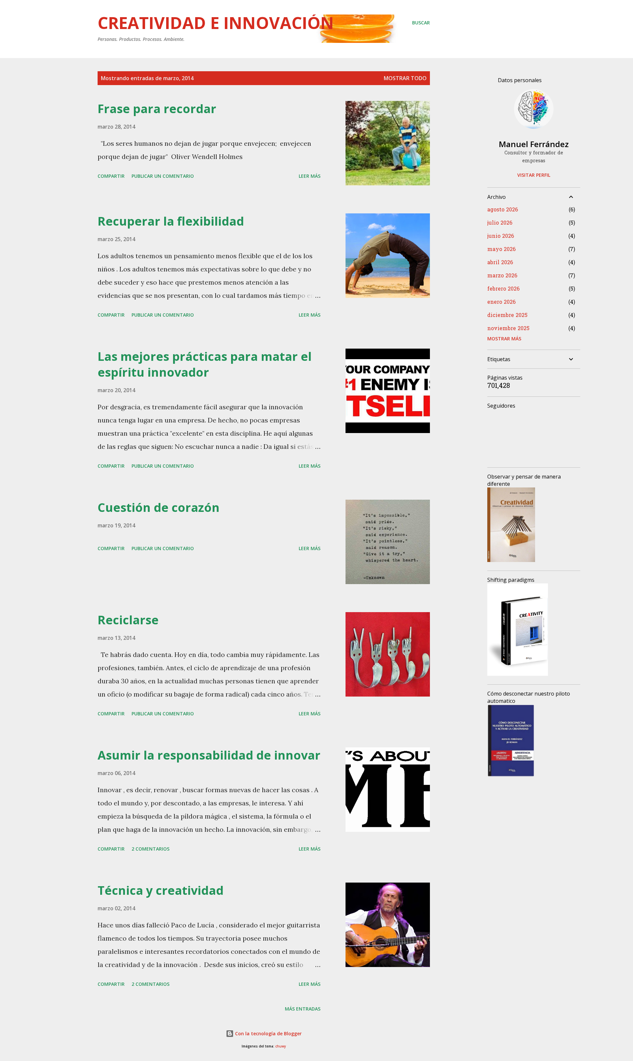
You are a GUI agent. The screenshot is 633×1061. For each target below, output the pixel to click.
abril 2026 (500, 263)
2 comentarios (150, 849)
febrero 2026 (503, 289)
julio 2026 (499, 223)
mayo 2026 (501, 250)
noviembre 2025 (508, 329)
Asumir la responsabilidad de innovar (209, 755)
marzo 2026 (502, 276)
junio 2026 (500, 236)
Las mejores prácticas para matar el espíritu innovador (205, 364)
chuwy (280, 1046)
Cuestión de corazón (159, 507)
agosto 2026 (502, 210)
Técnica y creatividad (161, 890)
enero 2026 (501, 302)
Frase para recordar (157, 109)
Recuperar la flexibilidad (171, 221)
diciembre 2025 (507, 316)
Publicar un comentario (163, 176)
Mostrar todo (405, 78)
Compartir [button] (111, 176)
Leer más (309, 176)
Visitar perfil (533, 175)
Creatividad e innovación (216, 23)
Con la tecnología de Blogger (268, 1033)
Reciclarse (128, 620)
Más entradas (302, 1009)
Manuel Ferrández (534, 144)
